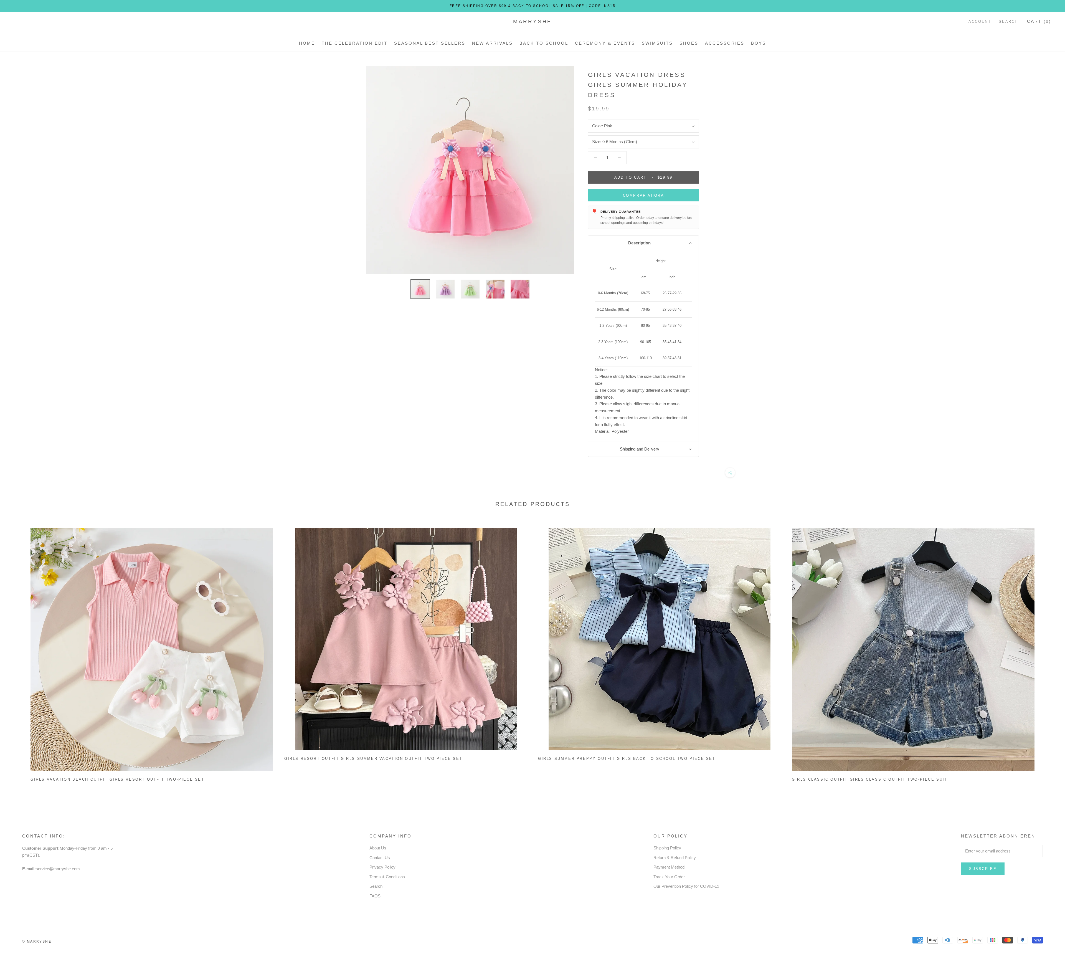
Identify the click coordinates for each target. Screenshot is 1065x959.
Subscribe (982, 869)
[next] (1047, 652)
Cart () (1039, 21)
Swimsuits (657, 43)
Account (979, 21)
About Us (377, 848)
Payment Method (668, 867)
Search (1008, 21)
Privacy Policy (382, 867)
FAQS (375, 896)
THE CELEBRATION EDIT (354, 43)
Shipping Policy (667, 848)
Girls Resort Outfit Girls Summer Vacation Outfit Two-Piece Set (373, 758)
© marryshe (36, 941)
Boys (758, 43)
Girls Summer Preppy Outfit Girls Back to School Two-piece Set (627, 758)
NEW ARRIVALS (492, 43)
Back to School (543, 43)
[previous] (17, 652)
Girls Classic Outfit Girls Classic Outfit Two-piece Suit (870, 779)
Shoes (688, 43)
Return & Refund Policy (674, 857)
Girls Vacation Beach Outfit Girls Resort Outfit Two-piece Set (117, 779)
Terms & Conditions (387, 876)
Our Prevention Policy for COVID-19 (686, 886)
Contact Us (379, 857)
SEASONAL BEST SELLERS (429, 43)
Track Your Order (669, 876)
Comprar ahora (643, 195)
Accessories (724, 43)
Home (307, 43)
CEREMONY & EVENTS (605, 43)
